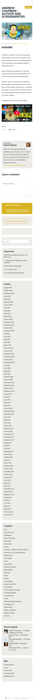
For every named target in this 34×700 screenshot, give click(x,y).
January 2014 (8, 515)
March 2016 (8, 463)
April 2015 (7, 486)
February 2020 (8, 377)
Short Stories (8, 587)
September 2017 (9, 440)
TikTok (6, 598)
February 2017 (8, 451)
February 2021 (8, 348)
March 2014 (8, 509)
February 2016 (8, 466)
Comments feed (9, 673)
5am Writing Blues (13, 205)
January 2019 (8, 408)
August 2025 (8, 288)
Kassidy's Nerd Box (10, 567)
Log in (6, 667)
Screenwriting (8, 581)
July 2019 (7, 397)
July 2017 (7, 446)
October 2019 (8, 388)
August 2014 (8, 497)
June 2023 (7, 296)
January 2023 (8, 305)
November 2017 (9, 437)
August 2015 (8, 477)
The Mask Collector (10, 593)
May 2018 (7, 420)
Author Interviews (9, 538)
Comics (26, 43)
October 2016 (8, 457)
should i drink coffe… (15, 648)
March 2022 (8, 316)
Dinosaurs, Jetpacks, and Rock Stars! (16, 550)
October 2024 (8, 290)
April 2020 (7, 374)
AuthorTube (7, 541)
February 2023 (8, 302)
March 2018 (8, 426)
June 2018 (7, 417)
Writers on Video (9, 613)
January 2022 (8, 319)
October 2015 (8, 474)
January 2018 (8, 431)
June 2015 (7, 480)
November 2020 (9, 357)
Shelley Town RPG (10, 584)
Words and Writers (10, 610)
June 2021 (7, 336)
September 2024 (9, 293)
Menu (29, 7)
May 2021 (7, 339)
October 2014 (8, 492)
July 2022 (7, 308)
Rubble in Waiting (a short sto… (19, 631)
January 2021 (8, 351)
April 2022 (7, 313)
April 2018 (7, 423)
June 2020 (7, 368)
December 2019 (9, 382)
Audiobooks (7, 535)
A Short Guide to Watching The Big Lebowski (15, 261)
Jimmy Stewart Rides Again (13, 266)
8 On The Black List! (10, 269)
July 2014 (7, 500)
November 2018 (9, 414)
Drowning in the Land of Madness (14, 552)
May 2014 (7, 506)
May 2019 (7, 403)
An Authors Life (9, 532)
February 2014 (8, 512)
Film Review (8, 558)
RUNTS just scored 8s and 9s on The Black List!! (16, 256)
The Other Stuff (9, 596)
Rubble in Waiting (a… (16, 630)
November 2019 (9, 385)
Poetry (6, 575)
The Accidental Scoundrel (12, 590)
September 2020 (9, 362)
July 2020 (7, 365)
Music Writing (8, 570)
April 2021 (7, 342)
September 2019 (9, 391)
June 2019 (7, 400)
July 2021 (7, 334)
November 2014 (9, 489)
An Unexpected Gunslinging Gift (14, 273)
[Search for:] (32, 2)
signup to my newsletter (16, 221)
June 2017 (7, 448)
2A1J (5, 529)
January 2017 (8, 454)
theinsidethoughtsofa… (16, 639)
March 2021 (8, 345)
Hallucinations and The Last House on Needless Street (16, 210)
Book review (8, 544)
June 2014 (7, 503)
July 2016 (7, 460)
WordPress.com (9, 676)
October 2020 (8, 359)
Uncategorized (8, 604)
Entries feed (8, 670)
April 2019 (7, 405)
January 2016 (8, 469)
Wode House (8, 607)
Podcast (6, 573)
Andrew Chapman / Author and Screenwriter (13, 12)
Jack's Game (8, 564)
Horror (6, 561)
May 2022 (7, 311)
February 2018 (8, 428)
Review (6, 578)
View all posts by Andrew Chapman (14, 165)
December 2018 (9, 411)
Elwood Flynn (8, 555)
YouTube (6, 616)
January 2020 (8, 380)
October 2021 (8, 328)
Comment (26, 195)
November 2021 (9, 325)
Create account (9, 665)
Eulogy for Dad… (14, 635)
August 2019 (8, 394)
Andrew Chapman (17, 43)
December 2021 (9, 322)
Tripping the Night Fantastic (12, 601)
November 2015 (9, 471)
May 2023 (7, 299)
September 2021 (9, 331)
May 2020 (7, 371)
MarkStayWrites (14, 643)
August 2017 (8, 443)
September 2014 (9, 494)
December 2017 (9, 434)
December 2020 (9, 354)
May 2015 (7, 483)
